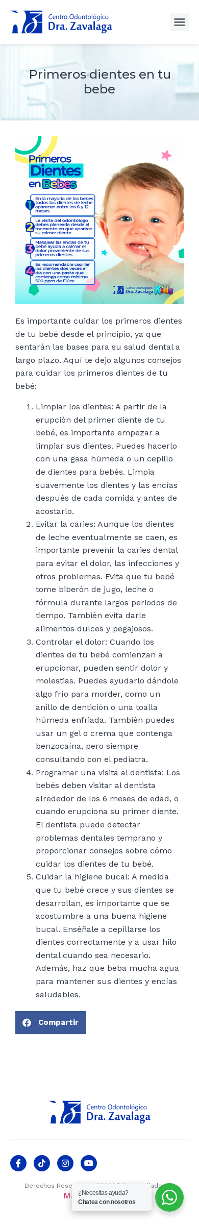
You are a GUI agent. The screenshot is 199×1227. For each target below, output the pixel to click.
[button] (179, 22)
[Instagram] (65, 1163)
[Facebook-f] (18, 1163)
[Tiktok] (42, 1163)
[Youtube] (89, 1163)
